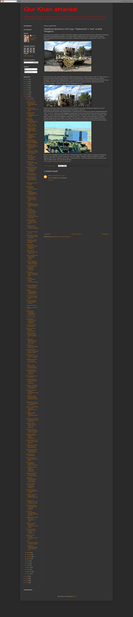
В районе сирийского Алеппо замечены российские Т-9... (32, 387)
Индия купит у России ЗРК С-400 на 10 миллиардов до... (32, 446)
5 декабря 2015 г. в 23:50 (58, 175)
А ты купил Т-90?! (31, 317)
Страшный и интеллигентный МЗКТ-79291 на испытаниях (31, 341)
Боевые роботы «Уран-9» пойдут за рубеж (32, 109)
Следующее (47, 234)
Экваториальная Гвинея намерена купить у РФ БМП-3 (32, 141)
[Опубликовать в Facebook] (64, 166)
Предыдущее (105, 234)
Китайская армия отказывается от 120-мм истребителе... (31, 531)
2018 (26, 90)
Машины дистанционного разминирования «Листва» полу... (32, 292)
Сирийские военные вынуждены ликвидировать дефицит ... (32, 136)
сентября (29, 556)
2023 (26, 79)
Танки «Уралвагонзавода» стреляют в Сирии (32, 543)
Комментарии (29, 72)
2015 (26, 96)
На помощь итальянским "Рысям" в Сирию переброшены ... (32, 211)
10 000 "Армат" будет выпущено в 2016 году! (32, 297)
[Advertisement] (87, 220)
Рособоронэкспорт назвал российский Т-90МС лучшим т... (32, 431)
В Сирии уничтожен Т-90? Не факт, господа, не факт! (32, 474)
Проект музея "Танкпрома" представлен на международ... (31, 312)
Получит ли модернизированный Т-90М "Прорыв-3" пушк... (32, 205)
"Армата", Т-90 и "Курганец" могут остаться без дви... (32, 367)
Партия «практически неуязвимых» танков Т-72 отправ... (32, 257)
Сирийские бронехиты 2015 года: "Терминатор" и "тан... (32, 519)
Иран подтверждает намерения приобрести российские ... (32, 267)
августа (29, 558)
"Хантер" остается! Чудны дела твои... (32, 125)
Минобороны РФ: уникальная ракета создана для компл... (32, 146)
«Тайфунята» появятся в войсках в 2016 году (32, 346)
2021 (26, 83)
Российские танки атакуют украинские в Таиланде (32, 216)
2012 (26, 580)
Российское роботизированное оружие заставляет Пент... (32, 274)
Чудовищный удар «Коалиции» (31, 325)
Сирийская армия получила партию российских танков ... (32, 398)
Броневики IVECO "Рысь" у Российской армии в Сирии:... (32, 351)
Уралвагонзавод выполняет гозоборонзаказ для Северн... (32, 114)
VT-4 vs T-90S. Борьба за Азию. (32, 232)
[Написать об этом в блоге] (61, 166)
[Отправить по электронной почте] (59, 166)
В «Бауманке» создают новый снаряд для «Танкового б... (31, 321)
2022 (26, 81)
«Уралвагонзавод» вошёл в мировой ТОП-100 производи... (32, 381)
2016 (26, 94)
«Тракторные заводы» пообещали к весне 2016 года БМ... (32, 152)
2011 (26, 582)
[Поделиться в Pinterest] (66, 166)
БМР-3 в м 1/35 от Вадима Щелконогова (31, 330)
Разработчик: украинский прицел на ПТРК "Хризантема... (32, 163)
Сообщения (29, 69)
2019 (26, 87)
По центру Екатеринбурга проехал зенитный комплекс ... (32, 513)
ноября (29, 552)
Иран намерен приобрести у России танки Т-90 (32, 464)
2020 (26, 85)
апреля (29, 567)
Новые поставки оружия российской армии (32, 459)
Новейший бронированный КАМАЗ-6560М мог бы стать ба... (32, 193)
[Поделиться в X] (62, 166)
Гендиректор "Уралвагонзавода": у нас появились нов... (32, 547)
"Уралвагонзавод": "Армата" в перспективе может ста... (32, 414)
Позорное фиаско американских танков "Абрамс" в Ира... (32, 130)
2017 (26, 92)
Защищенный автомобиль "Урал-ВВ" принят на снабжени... (32, 246)
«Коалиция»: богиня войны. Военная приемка (32, 241)
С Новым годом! (31, 100)
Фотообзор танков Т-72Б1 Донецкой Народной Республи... (32, 507)
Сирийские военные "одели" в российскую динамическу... (32, 469)
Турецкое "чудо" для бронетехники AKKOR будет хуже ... (32, 496)
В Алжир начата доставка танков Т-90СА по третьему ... (32, 227)
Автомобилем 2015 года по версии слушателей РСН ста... (32, 179)
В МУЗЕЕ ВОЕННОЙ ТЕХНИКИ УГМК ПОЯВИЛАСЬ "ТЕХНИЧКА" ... (32, 169)
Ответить (50, 180)
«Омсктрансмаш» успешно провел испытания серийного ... (31, 372)
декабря (29, 98)
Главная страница (76, 234)
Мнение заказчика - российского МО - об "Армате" (32, 491)
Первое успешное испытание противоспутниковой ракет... (32, 525)
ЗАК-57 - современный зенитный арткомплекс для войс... (32, 408)
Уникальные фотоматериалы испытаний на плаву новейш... (31, 479)
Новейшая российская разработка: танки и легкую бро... (32, 420)
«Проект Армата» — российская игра (32, 174)
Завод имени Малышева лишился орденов (32, 188)
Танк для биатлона (31, 305)
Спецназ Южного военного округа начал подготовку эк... (32, 335)
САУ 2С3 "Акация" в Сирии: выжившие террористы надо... (32, 263)
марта (28, 569)
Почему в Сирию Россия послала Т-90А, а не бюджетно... (31, 425)
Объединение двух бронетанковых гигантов (31, 302)
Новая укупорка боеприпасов (31, 455)
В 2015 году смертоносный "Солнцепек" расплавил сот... (31, 157)
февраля (29, 571)
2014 (26, 576)
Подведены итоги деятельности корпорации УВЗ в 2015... (32, 104)
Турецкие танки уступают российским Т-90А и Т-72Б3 (32, 537)
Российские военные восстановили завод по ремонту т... (32, 403)
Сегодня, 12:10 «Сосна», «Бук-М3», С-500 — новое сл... (32, 356)
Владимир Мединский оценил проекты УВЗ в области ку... (32, 287)
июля (28, 561)
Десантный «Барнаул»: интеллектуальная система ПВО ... (32, 120)
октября (29, 554)
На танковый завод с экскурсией (32, 376)
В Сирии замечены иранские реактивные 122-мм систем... (32, 392)
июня (28, 563)
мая (28, 565)
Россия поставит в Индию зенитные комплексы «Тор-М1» (32, 199)
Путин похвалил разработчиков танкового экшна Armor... (31, 221)
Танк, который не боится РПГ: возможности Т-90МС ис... (31, 485)
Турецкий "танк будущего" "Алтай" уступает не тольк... (32, 502)
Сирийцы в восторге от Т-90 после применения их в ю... (32, 361)
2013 (26, 578)
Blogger (74, 596)
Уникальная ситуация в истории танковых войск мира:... (32, 236)
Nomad (33, 35)
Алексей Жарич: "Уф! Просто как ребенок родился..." (32, 441)
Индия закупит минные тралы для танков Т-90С (32, 252)
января (29, 573)
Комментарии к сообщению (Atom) (61, 236)
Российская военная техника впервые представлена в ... (32, 451)
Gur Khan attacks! (50, 9)
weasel (50, 175)
